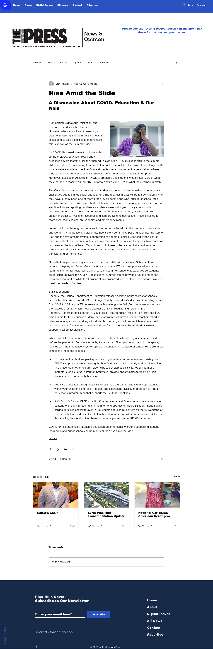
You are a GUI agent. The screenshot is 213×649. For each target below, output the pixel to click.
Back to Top (5, 635)
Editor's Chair (47, 512)
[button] (175, 62)
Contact (153, 627)
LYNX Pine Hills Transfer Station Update (106, 514)
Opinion (77, 62)
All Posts (37, 62)
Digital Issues (158, 614)
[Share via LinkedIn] (65, 449)
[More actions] (162, 84)
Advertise (155, 634)
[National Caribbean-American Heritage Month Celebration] (157, 495)
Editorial (103, 62)
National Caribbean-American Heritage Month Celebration (153, 514)
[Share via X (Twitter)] (57, 449)
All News (154, 620)
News (51, 62)
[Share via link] (73, 449)
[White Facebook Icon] (36, 647)
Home (152, 600)
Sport (90, 62)
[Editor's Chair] (55, 495)
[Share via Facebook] (50, 449)
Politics (63, 62)
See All (176, 476)
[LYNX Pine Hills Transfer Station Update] (106, 495)
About (152, 607)
